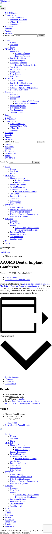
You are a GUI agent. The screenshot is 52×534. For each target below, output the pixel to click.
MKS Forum (11, 277)
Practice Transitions (18, 58)
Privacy (8, 149)
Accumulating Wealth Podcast (27, 101)
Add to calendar (7, 336)
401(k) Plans (15, 72)
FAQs (12, 47)
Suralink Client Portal (18, 20)
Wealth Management (18, 60)
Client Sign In (10, 15)
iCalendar (9, 379)
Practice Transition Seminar (21, 83)
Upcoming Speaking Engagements (24, 87)
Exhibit (21, 399)
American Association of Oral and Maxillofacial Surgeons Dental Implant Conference (24, 285)
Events (7, 155)
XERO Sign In (11, 13)
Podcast (13, 99)
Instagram (9, 33)
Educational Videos (18, 108)
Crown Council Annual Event (17, 280)
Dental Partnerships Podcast (26, 103)
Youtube (8, 31)
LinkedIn (8, 29)
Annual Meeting (16, 81)
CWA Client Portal (17, 17)
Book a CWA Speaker (19, 90)
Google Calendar (12, 377)
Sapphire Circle (16, 112)
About (7, 40)
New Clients (15, 96)
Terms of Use (10, 153)
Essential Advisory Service (25, 65)
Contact (8, 117)
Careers (8, 144)
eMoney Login (16, 22)
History (13, 42)
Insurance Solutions (18, 69)
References (9, 146)
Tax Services (15, 67)
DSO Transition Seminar (20, 85)
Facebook (9, 26)
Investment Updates (18, 105)
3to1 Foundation (16, 110)
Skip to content (6, 1)
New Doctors (15, 74)
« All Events (5, 252)
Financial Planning (17, 51)
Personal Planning (22, 56)
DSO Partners (15, 76)
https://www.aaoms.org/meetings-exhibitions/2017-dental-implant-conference (22, 402)
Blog (7, 115)
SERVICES (10, 49)
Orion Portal (15, 24)
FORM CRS (10, 158)
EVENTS (9, 78)
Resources (9, 92)
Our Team (14, 45)
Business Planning (22, 54)
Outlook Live (10, 384)
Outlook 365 (10, 381)
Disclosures (9, 151)
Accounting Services (18, 63)
